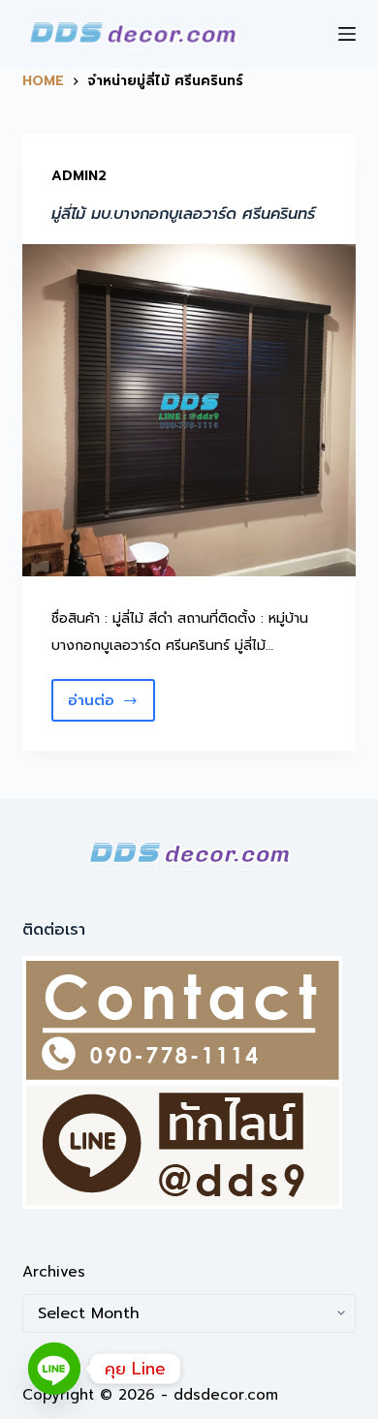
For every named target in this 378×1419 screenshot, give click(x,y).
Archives (53, 1271)
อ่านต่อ (111, 706)
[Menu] (347, 34)
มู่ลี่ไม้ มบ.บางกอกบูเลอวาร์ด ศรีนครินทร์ (183, 214)
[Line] (54, 1368)
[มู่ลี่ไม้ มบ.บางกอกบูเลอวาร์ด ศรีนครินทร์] (188, 410)
